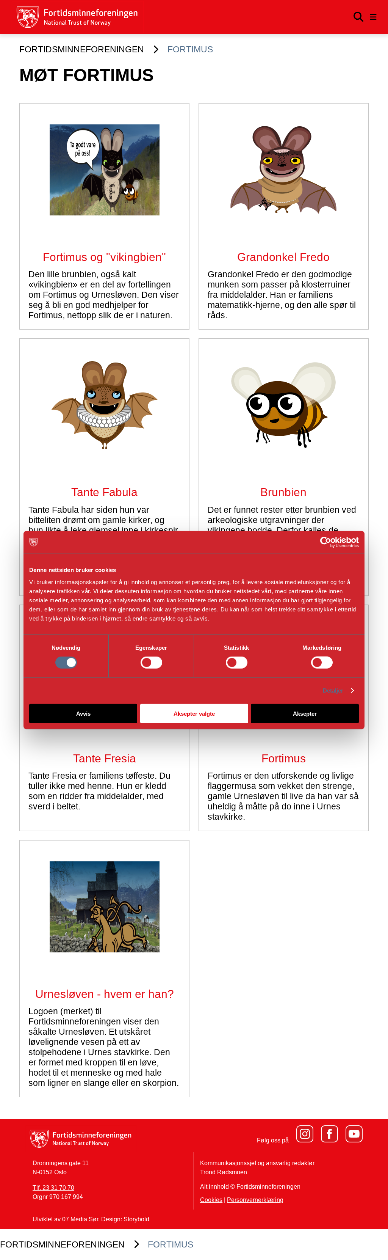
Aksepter (305, 713)
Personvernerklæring (255, 1199)
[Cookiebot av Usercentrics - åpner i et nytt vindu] (326, 542)
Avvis (83, 713)
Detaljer (333, 690)
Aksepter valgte (194, 713)
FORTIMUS (190, 49)
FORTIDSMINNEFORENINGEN (81, 49)
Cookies (211, 1199)
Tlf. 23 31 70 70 (53, 1187)
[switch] (151, 663)
